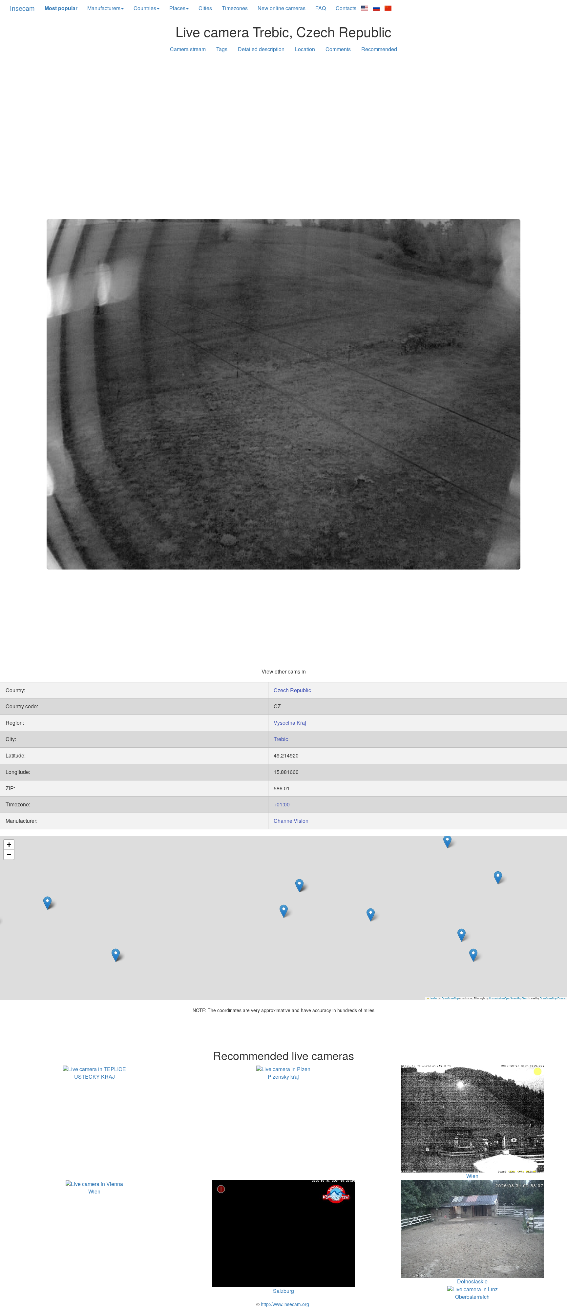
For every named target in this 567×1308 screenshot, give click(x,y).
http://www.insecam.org (284, 1304)
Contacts (346, 8)
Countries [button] (145, 8)
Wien (94, 1191)
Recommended (379, 49)
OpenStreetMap (450, 998)
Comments (338, 49)
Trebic (281, 739)
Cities (205, 8)
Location (305, 49)
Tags (221, 49)
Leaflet (433, 998)
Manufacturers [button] (103, 8)
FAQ (320, 8)
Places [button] (177, 8)
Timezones (235, 8)
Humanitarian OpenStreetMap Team (508, 998)
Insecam (22, 8)
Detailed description (261, 49)
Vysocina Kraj (290, 722)
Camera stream (188, 49)
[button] (371, 915)
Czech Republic (292, 690)
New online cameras (281, 8)
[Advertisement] (283, 109)
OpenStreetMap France (552, 998)
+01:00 (282, 804)
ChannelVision (291, 820)
